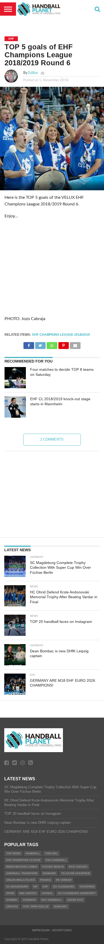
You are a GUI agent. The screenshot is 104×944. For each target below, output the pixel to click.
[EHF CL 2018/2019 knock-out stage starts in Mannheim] (15, 407)
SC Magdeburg (17, 886)
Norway (12, 899)
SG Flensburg (63, 886)
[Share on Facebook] (28, 344)
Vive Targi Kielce (36, 906)
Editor (33, 73)
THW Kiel (51, 853)
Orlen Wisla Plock (20, 879)
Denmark (49, 873)
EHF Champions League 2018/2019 (61, 335)
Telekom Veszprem (75, 873)
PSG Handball (56, 860)
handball (33, 853)
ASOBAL (47, 893)
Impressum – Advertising (52, 930)
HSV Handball (51, 899)
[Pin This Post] (63, 344)
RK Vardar (63, 879)
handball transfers (22, 873)
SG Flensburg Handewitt (77, 893)
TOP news (13, 853)
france (45, 879)
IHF (35, 886)
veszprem (86, 886)
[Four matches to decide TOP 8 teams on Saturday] (15, 377)
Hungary (60, 906)
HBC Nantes (28, 893)
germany (29, 899)
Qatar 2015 (75, 899)
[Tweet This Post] (40, 344)
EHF (45, 886)
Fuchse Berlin (53, 866)
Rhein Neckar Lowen (21, 866)
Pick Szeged (78, 866)
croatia (12, 906)
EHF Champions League (23, 860)
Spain (10, 893)
